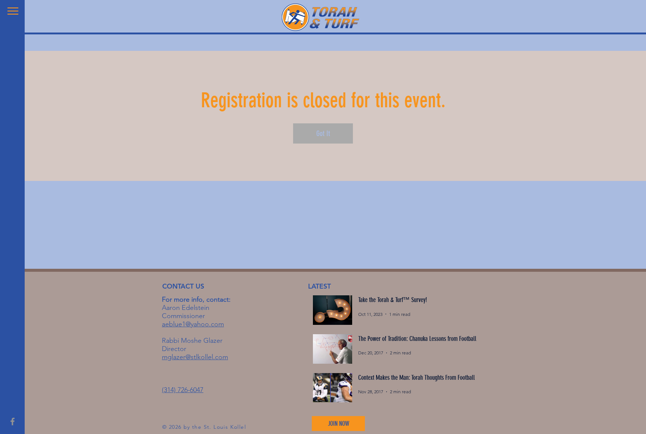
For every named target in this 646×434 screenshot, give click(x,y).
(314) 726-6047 (182, 390)
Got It (323, 133)
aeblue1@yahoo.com (193, 324)
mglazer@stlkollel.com (195, 357)
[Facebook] (12, 421)
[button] (12, 11)
